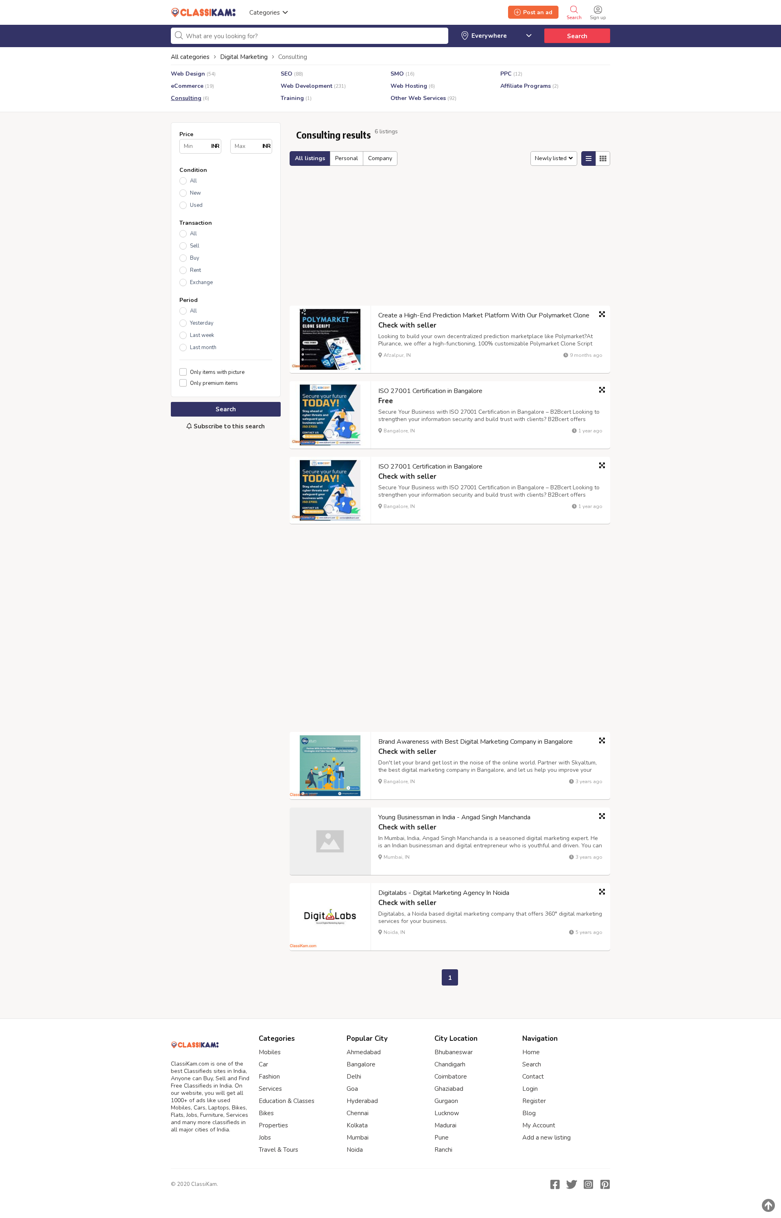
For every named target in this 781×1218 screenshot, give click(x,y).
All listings (310, 158)
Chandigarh (449, 1064)
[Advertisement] (226, 572)
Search (577, 36)
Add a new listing (546, 1137)
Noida (355, 1149)
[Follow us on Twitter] (571, 1184)
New (195, 193)
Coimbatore (450, 1076)
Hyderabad (362, 1101)
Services (270, 1088)
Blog (529, 1113)
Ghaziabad (448, 1088)
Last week (202, 335)
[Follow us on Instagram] (588, 1184)
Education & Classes (286, 1101)
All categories (190, 57)
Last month (203, 347)
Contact (533, 1076)
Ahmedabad (364, 1052)
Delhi (354, 1076)
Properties (273, 1125)
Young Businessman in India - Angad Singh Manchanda (454, 817)
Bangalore (361, 1064)
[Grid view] (603, 158)
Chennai (358, 1113)
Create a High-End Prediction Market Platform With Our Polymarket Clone (483, 315)
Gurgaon (446, 1101)
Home (531, 1052)
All (193, 181)
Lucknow (446, 1113)
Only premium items (214, 383)
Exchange (201, 282)
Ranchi (443, 1149)
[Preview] (602, 314)
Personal (346, 158)
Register (534, 1101)
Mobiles (270, 1052)
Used (196, 205)
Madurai (445, 1125)
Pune (441, 1137)
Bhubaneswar (453, 1052)
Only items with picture (217, 372)
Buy (194, 258)
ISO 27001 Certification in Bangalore (430, 391)
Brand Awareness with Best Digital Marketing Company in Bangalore (475, 741)
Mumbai (358, 1137)
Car (263, 1064)
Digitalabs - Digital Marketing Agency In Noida (443, 893)
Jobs (265, 1137)
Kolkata (357, 1125)
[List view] (588, 158)
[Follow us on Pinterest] (605, 1184)
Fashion (269, 1076)
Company (380, 158)
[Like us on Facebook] (555, 1184)
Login (530, 1088)
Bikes (266, 1113)
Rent (195, 270)
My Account (538, 1125)
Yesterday (202, 323)
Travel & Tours (278, 1149)
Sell (194, 246)
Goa (352, 1088)
